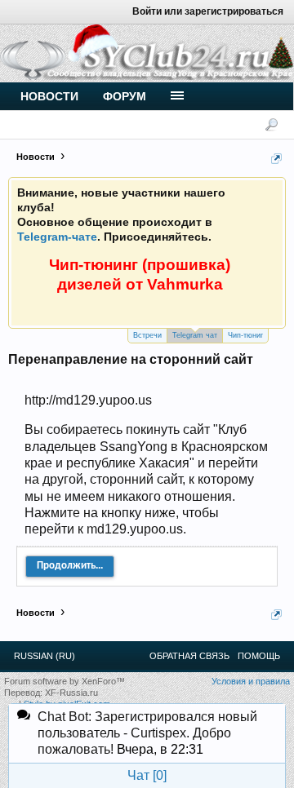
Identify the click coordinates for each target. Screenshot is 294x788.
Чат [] (147, 775)
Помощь (259, 656)
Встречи (147, 335)
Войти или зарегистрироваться (207, 11)
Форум (124, 96)
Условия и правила (251, 681)
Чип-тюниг (245, 335)
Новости (49, 96)
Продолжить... (70, 565)
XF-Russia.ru (71, 692)
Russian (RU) (44, 656)
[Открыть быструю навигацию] (276, 158)
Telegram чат (194, 335)
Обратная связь (189, 656)
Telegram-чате (57, 236)
